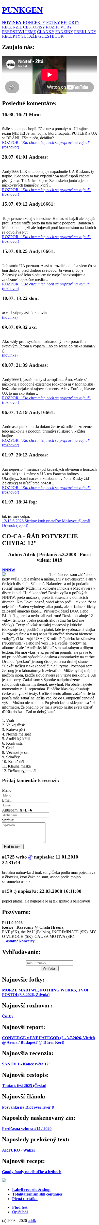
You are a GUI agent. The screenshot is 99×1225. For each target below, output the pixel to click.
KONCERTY (34, 22)
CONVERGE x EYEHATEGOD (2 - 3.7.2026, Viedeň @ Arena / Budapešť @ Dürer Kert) (48, 1040)
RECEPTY (11, 36)
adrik (32, 1220)
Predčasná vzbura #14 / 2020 (27, 1128)
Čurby (7, 1016)
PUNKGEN (22, 9)
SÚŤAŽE (29, 36)
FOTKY (53, 22)
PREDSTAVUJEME (19, 31)
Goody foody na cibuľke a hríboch (31, 1172)
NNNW (8, 570)
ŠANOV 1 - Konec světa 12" (26, 1064)
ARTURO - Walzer (18, 1150)
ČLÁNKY (45, 31)
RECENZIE (12, 27)
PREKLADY (85, 31)
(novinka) (10, 317)
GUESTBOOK (51, 36)
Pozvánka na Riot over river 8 (28, 1107)
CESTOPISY (34, 27)
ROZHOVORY (59, 27)
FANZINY (64, 31)
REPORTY (70, 22)
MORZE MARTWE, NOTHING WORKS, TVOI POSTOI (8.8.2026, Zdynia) (45, 992)
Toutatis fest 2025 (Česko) (24, 1085)
